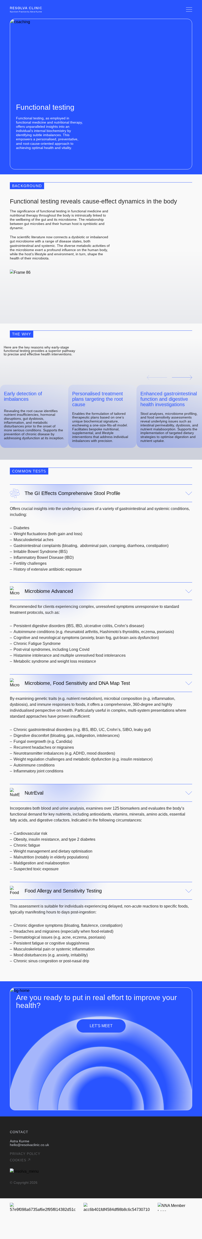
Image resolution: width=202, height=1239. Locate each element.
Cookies (18, 1160)
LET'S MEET (101, 1026)
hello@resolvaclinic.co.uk (29, 1145)
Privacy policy (25, 1154)
